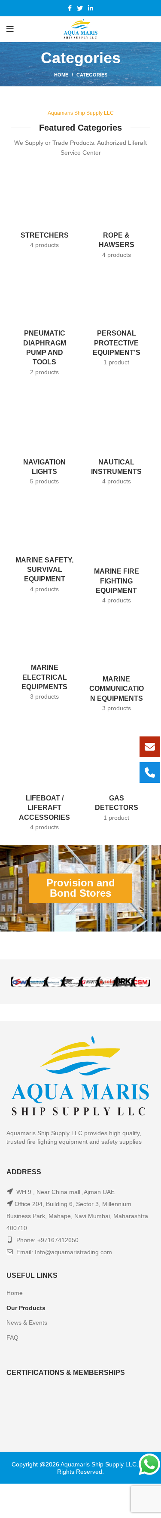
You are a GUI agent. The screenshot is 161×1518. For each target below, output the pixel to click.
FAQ (12, 1303)
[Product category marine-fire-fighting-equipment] (117, 534)
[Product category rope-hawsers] (117, 217)
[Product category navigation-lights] (45, 432)
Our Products (26, 1273)
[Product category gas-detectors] (117, 745)
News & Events (26, 1288)
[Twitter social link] (79, 8)
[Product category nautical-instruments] (117, 432)
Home (61, 74)
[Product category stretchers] (45, 212)
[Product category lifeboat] (45, 750)
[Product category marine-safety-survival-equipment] (45, 534)
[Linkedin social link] (90, 8)
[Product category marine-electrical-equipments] (45, 637)
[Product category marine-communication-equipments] (117, 642)
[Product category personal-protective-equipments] (117, 319)
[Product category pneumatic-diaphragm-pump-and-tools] (45, 324)
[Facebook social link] (69, 8)
